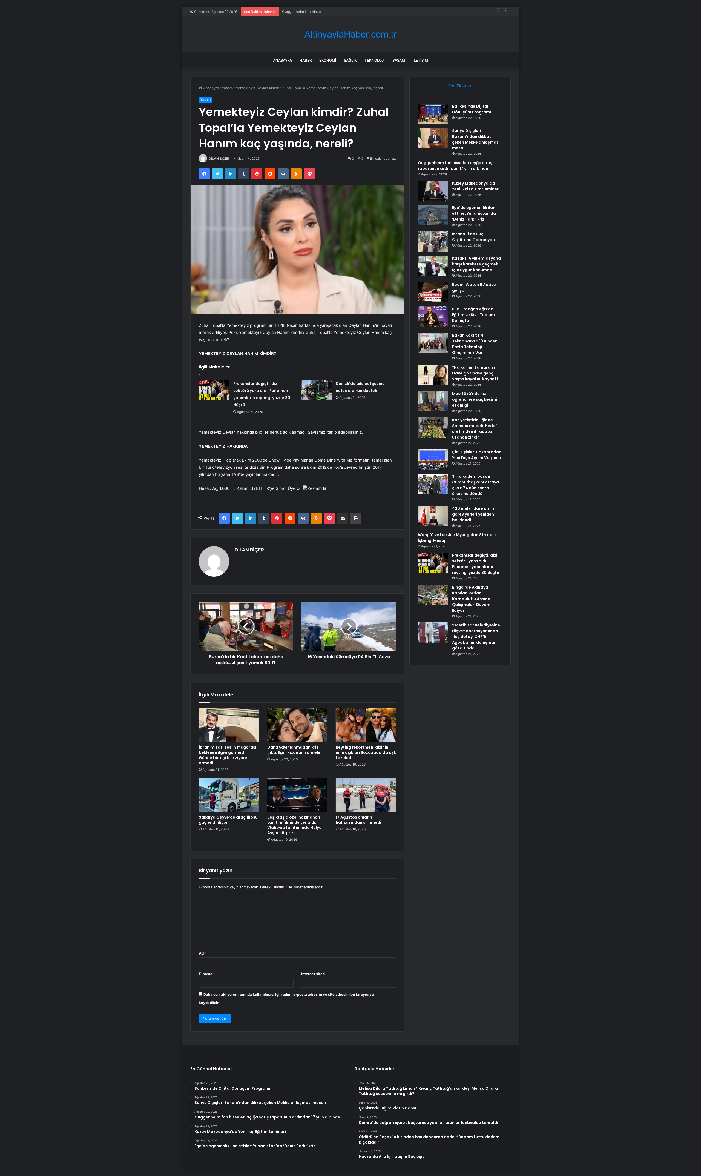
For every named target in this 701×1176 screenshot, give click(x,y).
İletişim (420, 60)
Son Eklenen (460, 85)
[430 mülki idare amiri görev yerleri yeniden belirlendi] (433, 516)
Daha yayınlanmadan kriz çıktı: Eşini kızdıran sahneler (294, 750)
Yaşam (398, 60)
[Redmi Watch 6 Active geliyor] (433, 292)
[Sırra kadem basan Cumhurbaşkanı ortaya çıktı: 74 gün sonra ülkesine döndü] (433, 484)
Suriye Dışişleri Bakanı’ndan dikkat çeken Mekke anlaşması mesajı (476, 139)
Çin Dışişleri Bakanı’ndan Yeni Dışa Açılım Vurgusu (476, 454)
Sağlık (350, 60)
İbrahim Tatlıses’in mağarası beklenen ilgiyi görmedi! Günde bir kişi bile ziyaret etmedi (227, 755)
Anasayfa (282, 60)
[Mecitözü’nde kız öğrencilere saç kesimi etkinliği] (433, 401)
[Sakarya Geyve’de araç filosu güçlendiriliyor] (229, 795)
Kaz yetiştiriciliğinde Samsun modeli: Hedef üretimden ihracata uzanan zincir (474, 428)
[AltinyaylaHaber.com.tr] (350, 34)
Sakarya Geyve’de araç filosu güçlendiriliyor (228, 819)
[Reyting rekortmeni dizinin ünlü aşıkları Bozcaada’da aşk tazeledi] (366, 725)
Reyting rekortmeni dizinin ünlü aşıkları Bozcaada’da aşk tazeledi (366, 752)
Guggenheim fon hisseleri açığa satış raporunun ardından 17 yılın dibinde (344, 11)
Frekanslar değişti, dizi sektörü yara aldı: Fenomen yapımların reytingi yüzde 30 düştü (475, 564)
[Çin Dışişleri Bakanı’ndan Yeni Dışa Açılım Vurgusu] (433, 459)
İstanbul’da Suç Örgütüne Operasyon (473, 236)
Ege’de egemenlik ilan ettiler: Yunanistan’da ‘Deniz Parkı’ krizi (474, 213)
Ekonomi (327, 60)
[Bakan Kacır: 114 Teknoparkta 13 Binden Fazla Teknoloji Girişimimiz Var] (433, 343)
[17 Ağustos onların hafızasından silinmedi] (366, 795)
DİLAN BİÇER (219, 158)
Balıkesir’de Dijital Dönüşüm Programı (471, 109)
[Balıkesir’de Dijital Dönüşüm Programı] (433, 114)
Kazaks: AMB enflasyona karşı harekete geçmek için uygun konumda (476, 264)
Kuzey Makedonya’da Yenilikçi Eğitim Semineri (476, 186)
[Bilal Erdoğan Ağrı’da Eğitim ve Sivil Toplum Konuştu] (433, 316)
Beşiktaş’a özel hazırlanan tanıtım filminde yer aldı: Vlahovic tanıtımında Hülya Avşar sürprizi (294, 824)
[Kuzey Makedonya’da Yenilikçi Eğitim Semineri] (433, 191)
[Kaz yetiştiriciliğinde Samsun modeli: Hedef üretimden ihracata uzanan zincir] (433, 427)
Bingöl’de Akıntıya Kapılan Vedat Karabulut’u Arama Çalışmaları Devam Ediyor (471, 599)
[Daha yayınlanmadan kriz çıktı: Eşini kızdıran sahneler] (297, 725)
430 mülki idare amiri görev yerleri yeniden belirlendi (473, 514)
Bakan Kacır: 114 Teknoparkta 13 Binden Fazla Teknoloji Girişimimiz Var (475, 344)
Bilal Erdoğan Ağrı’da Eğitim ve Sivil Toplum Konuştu (473, 314)
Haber (306, 60)
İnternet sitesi (313, 974)
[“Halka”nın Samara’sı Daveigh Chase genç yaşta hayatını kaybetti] (433, 375)
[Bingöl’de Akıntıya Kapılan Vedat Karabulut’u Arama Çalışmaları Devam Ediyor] (433, 595)
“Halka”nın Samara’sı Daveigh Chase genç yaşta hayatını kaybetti (475, 373)
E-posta (207, 974)
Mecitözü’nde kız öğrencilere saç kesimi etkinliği (474, 399)
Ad (202, 953)
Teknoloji (374, 60)
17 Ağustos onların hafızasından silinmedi (358, 819)
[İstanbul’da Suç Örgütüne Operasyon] (433, 241)
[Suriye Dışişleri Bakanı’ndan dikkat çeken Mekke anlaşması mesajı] (433, 138)
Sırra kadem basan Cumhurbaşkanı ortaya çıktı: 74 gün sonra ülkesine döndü (475, 485)
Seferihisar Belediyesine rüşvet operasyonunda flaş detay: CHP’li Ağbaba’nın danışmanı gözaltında (476, 636)
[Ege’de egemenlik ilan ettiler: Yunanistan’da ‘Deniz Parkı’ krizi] (433, 215)
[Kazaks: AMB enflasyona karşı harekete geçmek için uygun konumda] (433, 266)
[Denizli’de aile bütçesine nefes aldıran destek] (316, 390)
